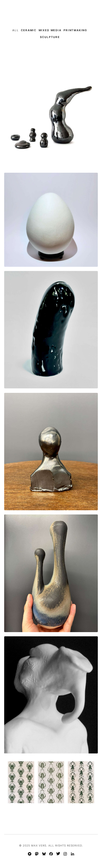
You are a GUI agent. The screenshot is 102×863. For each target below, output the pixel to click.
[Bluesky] (43, 854)
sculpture (50, 37)
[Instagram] (65, 854)
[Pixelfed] (29, 854)
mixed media (50, 30)
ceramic (28, 30)
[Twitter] (58, 854)
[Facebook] (50, 854)
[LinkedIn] (72, 854)
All (15, 30)
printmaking (75, 30)
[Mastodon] (36, 854)
